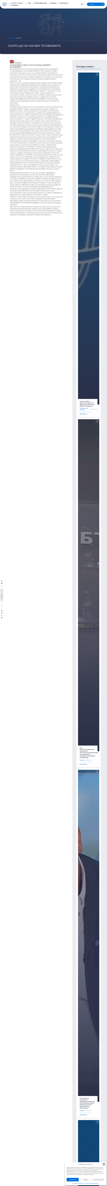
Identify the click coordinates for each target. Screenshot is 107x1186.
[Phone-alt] (2, 581)
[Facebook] (2, 613)
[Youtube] (2, 610)
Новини (10, 38)
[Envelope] (2, 583)
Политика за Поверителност (91, 1183)
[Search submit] (102, 4)
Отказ (86, 1179)
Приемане (73, 1179)
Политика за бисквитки (78, 1183)
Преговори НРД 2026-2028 (84, 409)
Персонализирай (98, 1179)
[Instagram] (2, 615)
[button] (104, 1164)
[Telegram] (2, 617)
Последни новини (85, 66)
